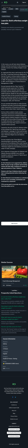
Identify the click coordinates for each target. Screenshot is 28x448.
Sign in (24, 2)
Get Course (14, 223)
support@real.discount (14, 426)
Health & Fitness (6, 16)
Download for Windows (14, 436)
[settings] (17, 2)
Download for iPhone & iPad (14, 432)
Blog (14, 413)
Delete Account (14, 419)
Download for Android (14, 429)
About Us (14, 410)
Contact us (14, 404)
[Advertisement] (14, 46)
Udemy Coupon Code (14, 407)
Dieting (16, 16)
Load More (14, 290)
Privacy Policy (14, 416)
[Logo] (5, 2)
